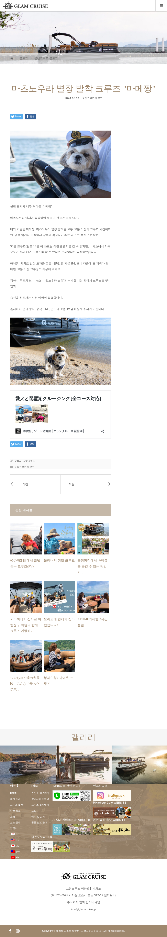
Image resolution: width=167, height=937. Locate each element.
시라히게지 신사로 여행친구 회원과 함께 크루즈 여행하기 (25, 625)
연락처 (14, 828)
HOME (14, 793)
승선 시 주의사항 (40, 793)
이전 (25, 484)
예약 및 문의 (38, 816)
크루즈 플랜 (16, 804)
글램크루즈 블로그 (92, 98)
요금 (12, 816)
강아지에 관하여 (40, 798)
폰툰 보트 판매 (39, 822)
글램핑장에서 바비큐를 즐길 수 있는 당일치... (92, 566)
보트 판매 (15, 822)
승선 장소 (15, 810)
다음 (72, 484)
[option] (28, 765)
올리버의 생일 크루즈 (59, 560)
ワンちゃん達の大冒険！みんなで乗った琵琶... (25, 683)
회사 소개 (15, 798)
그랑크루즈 (29, 461)
